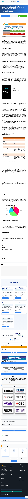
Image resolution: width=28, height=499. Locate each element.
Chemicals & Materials (21, 480)
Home (2, 3)
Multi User (4, 348)
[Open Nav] (26, 1)
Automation (20, 473)
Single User (4, 346)
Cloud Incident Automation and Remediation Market (8, 418)
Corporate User (4, 349)
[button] (4, 380)
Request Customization (14, 363)
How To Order (11, 474)
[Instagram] (6, 494)
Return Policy (11, 473)
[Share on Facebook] (14, 340)
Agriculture (20, 477)
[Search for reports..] (18, 1)
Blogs (10, 467)
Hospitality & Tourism (21, 481)
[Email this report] (18, 340)
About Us (11, 466)
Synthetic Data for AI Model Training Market (7, 424)
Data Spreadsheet (5, 345)
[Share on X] (12, 340)
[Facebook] (7, 494)
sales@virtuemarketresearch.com (6, 480)
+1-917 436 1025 (4, 482)
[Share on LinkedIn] (10, 340)
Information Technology (6, 3)
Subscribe (12, 491)
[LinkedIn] (2, 494)
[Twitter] (4, 494)
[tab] (5, 16)
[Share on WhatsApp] (16, 340)
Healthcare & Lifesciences (22, 467)
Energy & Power (21, 474)
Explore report (5, 312)
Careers (11, 470)
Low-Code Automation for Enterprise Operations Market (9, 421)
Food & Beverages (21, 466)
